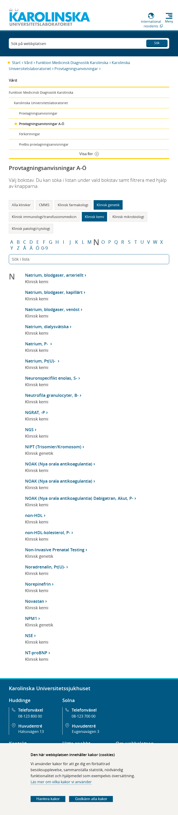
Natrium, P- (37, 344)
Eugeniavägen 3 (85, 731)
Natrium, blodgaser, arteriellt (54, 275)
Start (16, 62)
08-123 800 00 (30, 716)
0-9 (44, 248)
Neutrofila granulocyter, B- (52, 395)
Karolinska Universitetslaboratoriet (41, 103)
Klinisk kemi (94, 216)
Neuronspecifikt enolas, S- (51, 378)
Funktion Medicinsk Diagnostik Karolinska (72, 62)
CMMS (44, 204)
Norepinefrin (38, 584)
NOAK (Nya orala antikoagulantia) (58, 464)
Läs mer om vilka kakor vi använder (61, 781)
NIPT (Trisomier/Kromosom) (53, 446)
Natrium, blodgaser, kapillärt (54, 292)
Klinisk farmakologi (73, 204)
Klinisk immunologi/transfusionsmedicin (44, 216)
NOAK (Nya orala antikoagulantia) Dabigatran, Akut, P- (79, 498)
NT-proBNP (36, 652)
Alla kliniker (21, 204)
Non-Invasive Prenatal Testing (54, 549)
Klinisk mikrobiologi (128, 216)
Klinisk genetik (108, 204)
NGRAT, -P (35, 412)
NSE (29, 635)
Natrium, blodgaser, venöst (52, 309)
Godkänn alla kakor (91, 799)
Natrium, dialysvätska (47, 326)
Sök (156, 43)
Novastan (34, 601)
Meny (169, 21)
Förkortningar (29, 134)
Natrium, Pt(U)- (41, 361)
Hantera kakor (48, 799)
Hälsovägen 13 (31, 731)
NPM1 (31, 618)
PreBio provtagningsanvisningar (44, 144)
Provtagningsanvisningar (76, 68)
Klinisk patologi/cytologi (31, 228)
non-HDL (34, 515)
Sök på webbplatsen (28, 43)
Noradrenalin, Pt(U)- (45, 567)
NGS (29, 429)
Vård (28, 62)
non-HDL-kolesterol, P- (47, 532)
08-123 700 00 (83, 716)
